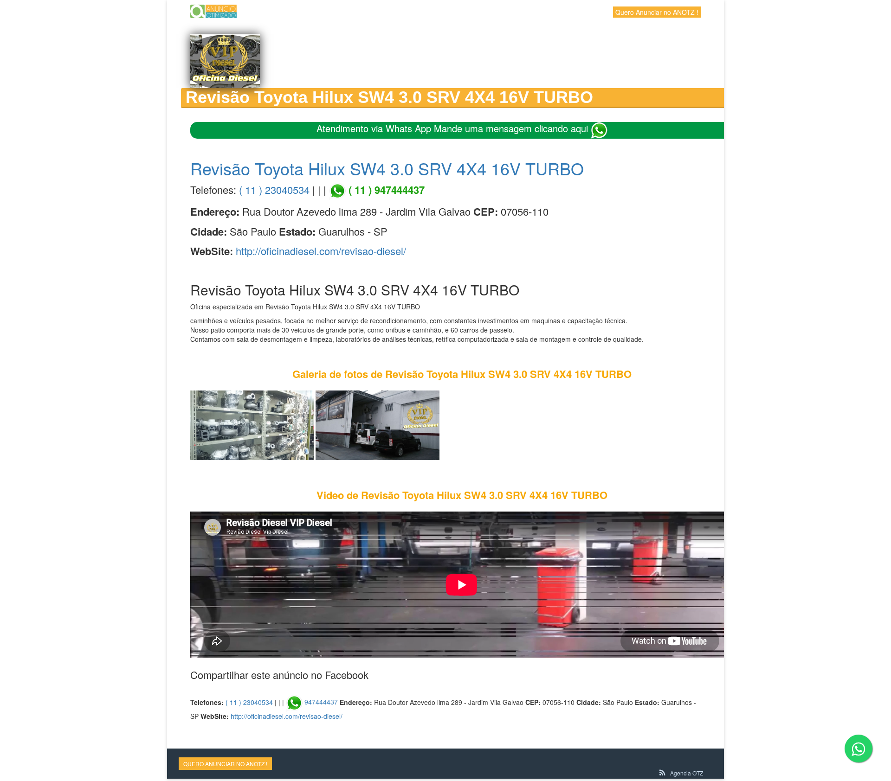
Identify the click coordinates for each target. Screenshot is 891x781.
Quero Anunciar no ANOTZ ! (656, 12)
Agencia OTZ (686, 773)
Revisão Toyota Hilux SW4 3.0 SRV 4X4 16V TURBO (387, 168)
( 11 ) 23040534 (274, 189)
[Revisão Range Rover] (377, 424)
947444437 (321, 701)
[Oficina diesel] (252, 424)
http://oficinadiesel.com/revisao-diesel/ (321, 250)
